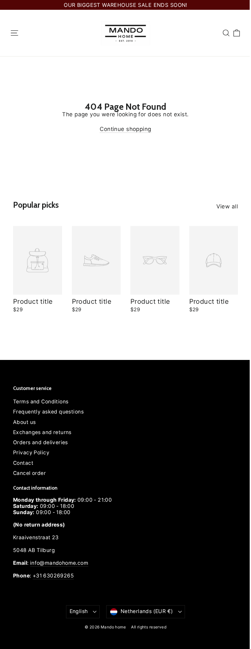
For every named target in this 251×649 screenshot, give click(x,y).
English (79, 611)
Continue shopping (125, 129)
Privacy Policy (31, 452)
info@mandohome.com (59, 563)
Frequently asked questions (48, 412)
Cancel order (29, 473)
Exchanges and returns (42, 432)
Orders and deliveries (40, 442)
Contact (23, 463)
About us (24, 422)
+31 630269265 (53, 576)
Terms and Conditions (41, 401)
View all (227, 206)
